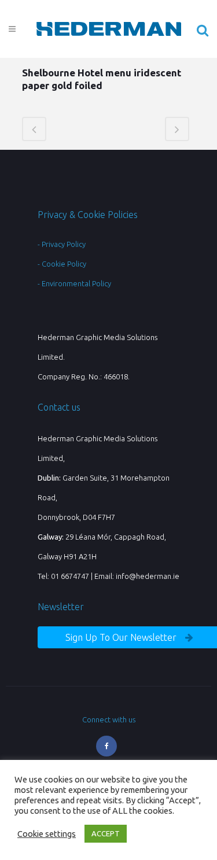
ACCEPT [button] (105, 833)
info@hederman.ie (147, 576)
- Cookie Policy (62, 264)
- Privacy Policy (62, 244)
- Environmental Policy (74, 283)
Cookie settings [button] (46, 834)
